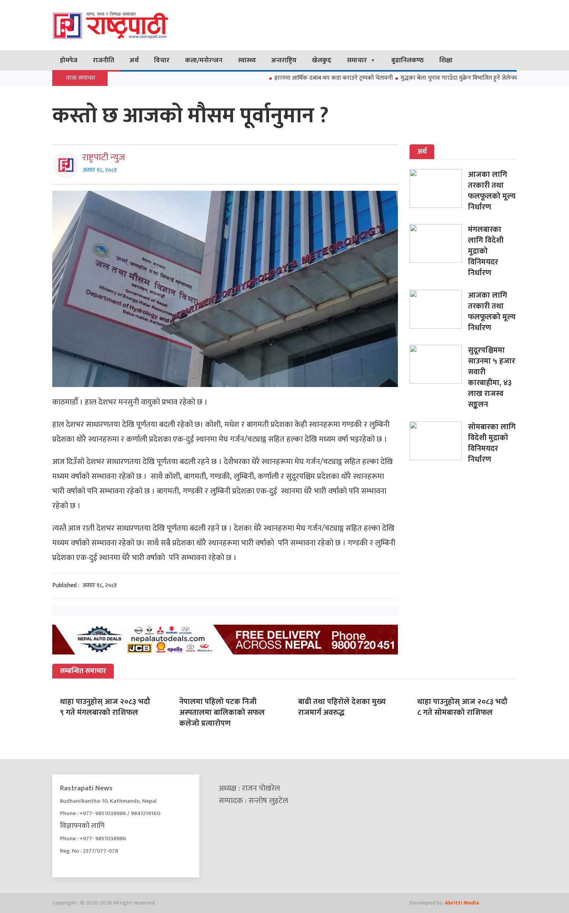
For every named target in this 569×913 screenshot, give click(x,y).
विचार (162, 60)
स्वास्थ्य (247, 60)
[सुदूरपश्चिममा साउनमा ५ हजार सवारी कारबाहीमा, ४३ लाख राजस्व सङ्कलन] (439, 364)
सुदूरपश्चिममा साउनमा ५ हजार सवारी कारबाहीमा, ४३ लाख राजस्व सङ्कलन (491, 377)
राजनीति (103, 60)
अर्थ (134, 60)
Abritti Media (462, 902)
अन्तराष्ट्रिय (283, 60)
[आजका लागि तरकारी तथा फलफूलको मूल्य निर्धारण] (439, 188)
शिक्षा (445, 60)
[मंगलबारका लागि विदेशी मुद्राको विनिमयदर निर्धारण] (439, 243)
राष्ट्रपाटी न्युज (103, 157)
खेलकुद (321, 60)
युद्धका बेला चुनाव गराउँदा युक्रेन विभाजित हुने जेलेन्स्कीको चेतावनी (448, 78)
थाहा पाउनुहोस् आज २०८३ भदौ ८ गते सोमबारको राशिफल (462, 707)
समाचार (357, 60)
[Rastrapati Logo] (125, 25)
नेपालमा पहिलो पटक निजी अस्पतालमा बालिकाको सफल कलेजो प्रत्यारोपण (222, 712)
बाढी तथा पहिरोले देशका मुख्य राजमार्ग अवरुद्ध (342, 707)
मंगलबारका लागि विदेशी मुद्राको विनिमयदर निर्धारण (486, 251)
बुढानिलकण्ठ (407, 60)
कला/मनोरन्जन (204, 60)
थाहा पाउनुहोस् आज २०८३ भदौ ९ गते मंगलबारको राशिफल (105, 707)
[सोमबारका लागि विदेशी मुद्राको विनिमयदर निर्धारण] (439, 440)
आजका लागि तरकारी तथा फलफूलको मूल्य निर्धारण (492, 191)
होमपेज (68, 60)
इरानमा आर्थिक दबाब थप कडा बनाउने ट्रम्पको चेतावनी (308, 78)
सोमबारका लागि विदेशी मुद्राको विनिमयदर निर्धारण (492, 443)
